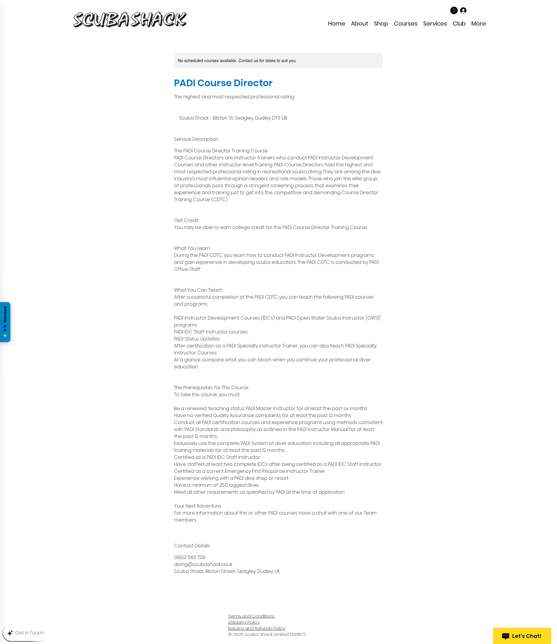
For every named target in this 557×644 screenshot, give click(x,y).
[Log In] (463, 10)
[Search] (414, 16)
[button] (454, 10)
